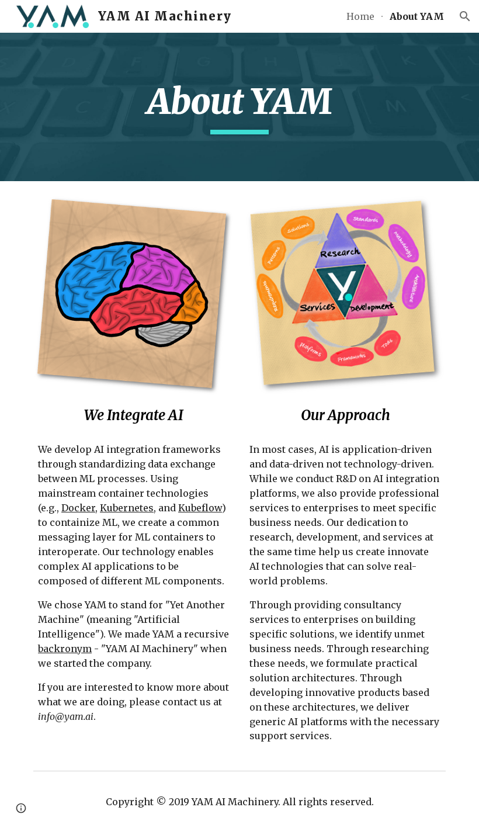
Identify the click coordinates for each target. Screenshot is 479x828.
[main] (240, 107)
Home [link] (360, 16)
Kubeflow (200, 508)
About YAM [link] (417, 16)
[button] (465, 16)
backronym (65, 648)
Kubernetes (127, 508)
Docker (78, 508)
